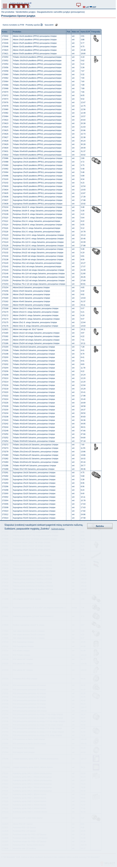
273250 (5, 434)
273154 (5, 287)
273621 (5, 54)
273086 (5, 158)
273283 (5, 462)
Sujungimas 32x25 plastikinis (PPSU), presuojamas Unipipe (37, 179)
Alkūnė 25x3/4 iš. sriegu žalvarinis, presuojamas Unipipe (36, 319)
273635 (5, 193)
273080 (5, 109)
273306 (5, 504)
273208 (5, 375)
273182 (5, 336)
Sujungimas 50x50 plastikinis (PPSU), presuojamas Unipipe (37, 204)
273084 (5, 116)
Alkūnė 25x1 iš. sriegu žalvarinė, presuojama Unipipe (35, 322)
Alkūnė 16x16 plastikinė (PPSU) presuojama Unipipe (35, 36)
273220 (5, 392)
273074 (5, 99)
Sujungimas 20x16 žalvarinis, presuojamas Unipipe (34, 480)
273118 (5, 232)
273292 (5, 476)
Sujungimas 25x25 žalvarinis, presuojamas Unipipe (34, 490)
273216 (5, 385)
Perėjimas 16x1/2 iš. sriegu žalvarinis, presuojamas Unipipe (37, 207)
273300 (5, 493)
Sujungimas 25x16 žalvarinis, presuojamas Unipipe (34, 483)
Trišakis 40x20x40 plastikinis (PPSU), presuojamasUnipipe (37, 120)
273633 (5, 186)
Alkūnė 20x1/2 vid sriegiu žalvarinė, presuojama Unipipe (36, 336)
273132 (5, 253)
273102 (5, 183)
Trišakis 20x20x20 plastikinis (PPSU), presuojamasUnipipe (37, 74)
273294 (5, 483)
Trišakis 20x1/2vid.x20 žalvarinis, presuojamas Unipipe (35, 448)
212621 (5, 329)
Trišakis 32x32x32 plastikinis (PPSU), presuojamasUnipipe (37, 116)
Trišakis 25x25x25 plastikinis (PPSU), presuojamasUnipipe (37, 99)
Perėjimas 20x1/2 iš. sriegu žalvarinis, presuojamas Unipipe (37, 214)
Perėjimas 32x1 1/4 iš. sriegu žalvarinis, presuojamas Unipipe (38, 235)
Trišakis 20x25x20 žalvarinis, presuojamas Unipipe (34, 368)
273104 (5, 207)
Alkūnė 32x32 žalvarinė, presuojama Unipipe (31, 298)
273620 (5, 50)
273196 (5, 350)
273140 (5, 263)
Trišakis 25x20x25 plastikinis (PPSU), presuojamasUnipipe (37, 95)
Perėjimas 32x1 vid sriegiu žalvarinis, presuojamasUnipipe (37, 267)
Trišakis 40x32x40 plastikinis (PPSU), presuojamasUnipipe (37, 134)
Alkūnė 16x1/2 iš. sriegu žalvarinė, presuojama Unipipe (35, 308)
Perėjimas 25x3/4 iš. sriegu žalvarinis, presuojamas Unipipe (37, 225)
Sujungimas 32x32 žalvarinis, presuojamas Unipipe (34, 500)
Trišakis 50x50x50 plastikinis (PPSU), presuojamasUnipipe (37, 155)
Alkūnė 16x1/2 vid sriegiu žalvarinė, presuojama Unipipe (36, 333)
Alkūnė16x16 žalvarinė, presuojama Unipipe (31, 287)
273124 (5, 242)
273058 (5, 71)
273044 (5, 40)
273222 (5, 396)
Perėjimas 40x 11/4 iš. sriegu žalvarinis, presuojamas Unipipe (38, 239)
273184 (5, 340)
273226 (5, 403)
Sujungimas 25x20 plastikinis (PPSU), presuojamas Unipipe (37, 172)
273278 (5, 452)
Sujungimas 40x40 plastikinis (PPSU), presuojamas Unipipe (37, 193)
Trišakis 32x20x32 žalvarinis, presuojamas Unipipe (34, 399)
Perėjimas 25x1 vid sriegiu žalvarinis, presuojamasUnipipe (37, 263)
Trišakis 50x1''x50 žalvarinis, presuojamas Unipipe (34, 469)
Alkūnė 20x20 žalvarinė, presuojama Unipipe (31, 291)
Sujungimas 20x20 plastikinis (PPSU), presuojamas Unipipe (37, 165)
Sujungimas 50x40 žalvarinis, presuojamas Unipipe (34, 518)
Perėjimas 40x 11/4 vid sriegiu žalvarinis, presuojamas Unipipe (39, 274)
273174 (5, 319)
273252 (5, 438)
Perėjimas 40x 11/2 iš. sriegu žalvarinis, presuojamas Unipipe (38, 242)
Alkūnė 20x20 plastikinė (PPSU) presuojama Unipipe (35, 40)
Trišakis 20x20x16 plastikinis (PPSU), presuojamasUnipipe (37, 71)
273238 (5, 417)
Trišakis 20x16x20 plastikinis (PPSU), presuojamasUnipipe (37, 67)
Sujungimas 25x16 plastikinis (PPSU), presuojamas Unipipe (37, 169)
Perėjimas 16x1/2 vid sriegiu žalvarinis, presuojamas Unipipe (38, 249)
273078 (5, 106)
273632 (5, 155)
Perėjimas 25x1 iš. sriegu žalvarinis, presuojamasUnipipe (36, 228)
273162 (5, 301)
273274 (5, 448)
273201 (5, 361)
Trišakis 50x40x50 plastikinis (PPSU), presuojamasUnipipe (37, 151)
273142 (5, 267)
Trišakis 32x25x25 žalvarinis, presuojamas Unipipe (34, 403)
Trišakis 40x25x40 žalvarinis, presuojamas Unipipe (34, 417)
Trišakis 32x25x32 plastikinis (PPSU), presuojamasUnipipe (37, 113)
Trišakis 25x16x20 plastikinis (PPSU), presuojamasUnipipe (37, 85)
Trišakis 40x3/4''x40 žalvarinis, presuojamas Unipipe (34, 466)
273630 (5, 148)
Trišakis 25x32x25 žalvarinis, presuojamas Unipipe (34, 392)
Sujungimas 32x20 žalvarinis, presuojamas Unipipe (34, 493)
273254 (5, 441)
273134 (5, 256)
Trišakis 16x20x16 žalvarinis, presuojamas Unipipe (34, 350)
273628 (5, 141)
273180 (5, 333)
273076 (5, 102)
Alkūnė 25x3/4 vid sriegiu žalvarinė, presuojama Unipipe (36, 343)
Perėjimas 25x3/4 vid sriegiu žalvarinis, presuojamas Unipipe (38, 260)
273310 (5, 511)
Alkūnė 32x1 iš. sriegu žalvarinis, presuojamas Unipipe (35, 326)
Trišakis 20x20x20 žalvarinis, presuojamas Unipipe (34, 364)
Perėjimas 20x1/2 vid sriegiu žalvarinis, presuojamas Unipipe (38, 253)
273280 (5, 455)
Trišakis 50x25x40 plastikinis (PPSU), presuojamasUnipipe (37, 141)
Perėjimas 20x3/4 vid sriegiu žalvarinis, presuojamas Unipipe (38, 256)
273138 (5, 260)
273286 (5, 466)
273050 (5, 57)
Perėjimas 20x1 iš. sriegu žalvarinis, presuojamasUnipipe (36, 221)
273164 (5, 305)
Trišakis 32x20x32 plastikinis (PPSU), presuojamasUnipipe (37, 106)
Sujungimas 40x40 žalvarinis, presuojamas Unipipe (34, 511)
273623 (5, 123)
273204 (5, 368)
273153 (5, 284)
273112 (5, 221)
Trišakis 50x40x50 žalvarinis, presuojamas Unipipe (34, 438)
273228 (5, 406)
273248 (5, 431)
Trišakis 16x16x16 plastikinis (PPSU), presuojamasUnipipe (37, 57)
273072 (5, 95)
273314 (5, 518)
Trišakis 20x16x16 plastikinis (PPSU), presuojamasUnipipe (37, 64)
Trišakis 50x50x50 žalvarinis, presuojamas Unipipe (34, 441)
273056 (5, 67)
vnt (73, 36)
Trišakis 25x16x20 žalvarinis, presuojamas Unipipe (34, 375)
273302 (5, 497)
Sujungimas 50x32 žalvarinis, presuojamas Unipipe (34, 514)
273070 (5, 92)
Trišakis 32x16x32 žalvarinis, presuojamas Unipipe (34, 396)
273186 (5, 343)
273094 (5, 172)
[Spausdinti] (55, 25)
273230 (5, 410)
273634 (5, 190)
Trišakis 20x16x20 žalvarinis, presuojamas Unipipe (34, 357)
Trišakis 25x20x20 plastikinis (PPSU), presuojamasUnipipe (37, 92)
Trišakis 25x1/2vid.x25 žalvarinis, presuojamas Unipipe (35, 452)
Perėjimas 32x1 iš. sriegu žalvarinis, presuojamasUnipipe (36, 232)
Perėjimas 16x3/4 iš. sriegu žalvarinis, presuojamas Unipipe (37, 211)
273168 (5, 308)
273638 (5, 204)
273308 (5, 507)
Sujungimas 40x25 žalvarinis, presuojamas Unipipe (34, 504)
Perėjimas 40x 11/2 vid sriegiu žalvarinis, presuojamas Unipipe (39, 277)
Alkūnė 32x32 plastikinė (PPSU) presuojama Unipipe (35, 47)
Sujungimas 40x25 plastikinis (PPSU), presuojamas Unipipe (37, 186)
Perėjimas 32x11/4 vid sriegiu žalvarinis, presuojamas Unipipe (38, 270)
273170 (5, 312)
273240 (5, 420)
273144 (5, 270)
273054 (5, 64)
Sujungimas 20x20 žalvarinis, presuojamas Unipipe (34, 476)
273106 (5, 211)
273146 (5, 274)
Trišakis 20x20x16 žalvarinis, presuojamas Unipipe (34, 361)
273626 (5, 134)
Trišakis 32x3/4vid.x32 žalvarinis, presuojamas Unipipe (35, 462)
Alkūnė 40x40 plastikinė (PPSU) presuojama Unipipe (35, 50)
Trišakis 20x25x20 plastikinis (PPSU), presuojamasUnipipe (37, 78)
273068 (5, 88)
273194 (5, 347)
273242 (5, 424)
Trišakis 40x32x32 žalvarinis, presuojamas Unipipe (34, 420)
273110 (5, 218)
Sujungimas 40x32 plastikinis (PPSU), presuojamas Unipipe (37, 190)
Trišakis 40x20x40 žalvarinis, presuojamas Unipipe (34, 413)
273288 (5, 469)
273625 (5, 130)
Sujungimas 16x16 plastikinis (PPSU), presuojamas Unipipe (37, 158)
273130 (5, 249)
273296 (5, 486)
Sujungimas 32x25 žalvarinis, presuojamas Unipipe (34, 497)
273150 (5, 280)
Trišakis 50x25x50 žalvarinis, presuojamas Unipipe (34, 431)
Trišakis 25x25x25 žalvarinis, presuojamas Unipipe (34, 389)
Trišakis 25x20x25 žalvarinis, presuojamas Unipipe (34, 385)
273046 (5, 43)
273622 (5, 120)
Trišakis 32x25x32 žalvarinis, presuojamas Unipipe (34, 406)
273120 (5, 235)
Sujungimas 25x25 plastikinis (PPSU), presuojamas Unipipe (37, 176)
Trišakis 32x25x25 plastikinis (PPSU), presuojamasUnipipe (37, 109)
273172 (5, 315)
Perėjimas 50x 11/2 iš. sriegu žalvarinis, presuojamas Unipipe (38, 246)
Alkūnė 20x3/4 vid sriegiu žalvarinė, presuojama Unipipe (36, 340)
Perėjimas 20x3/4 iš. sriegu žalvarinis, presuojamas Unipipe (37, 218)
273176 (5, 326)
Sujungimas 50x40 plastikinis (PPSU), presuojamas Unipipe (37, 200)
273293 (5, 480)
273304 (5, 500)
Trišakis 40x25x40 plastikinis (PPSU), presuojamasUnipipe (37, 127)
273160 (5, 298)
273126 (5, 246)
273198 (5, 354)
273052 (5, 61)
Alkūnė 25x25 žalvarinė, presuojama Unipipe (31, 294)
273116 (5, 228)
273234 (5, 413)
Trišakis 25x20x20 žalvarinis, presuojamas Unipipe (34, 382)
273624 (5, 127)
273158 (5, 294)
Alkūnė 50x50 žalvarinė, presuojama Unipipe (31, 305)
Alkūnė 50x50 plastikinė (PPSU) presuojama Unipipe (35, 54)
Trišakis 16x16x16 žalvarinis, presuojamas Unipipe (34, 347)
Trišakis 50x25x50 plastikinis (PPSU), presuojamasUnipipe (37, 144)
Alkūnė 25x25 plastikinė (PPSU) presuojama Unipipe (35, 43)
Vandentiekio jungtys (25, 12)
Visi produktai (7, 12)
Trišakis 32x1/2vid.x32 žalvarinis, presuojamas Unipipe (35, 459)
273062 (5, 78)
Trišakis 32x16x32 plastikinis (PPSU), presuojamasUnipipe (37, 102)
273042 (5, 36)
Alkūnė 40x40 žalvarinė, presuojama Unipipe (31, 301)
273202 (5, 364)
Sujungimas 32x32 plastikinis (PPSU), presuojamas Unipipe (37, 183)
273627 (5, 137)
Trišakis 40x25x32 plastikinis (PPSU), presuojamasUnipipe (37, 123)
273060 (5, 74)
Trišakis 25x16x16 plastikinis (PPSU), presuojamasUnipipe (37, 81)
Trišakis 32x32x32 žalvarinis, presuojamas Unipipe (34, 410)
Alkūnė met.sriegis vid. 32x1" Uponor (28, 329)
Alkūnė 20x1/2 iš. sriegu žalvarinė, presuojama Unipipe (35, 312)
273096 (5, 176)
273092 (5, 169)
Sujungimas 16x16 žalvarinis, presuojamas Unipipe (34, 473)
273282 (5, 459)
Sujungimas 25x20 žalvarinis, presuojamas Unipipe (34, 486)
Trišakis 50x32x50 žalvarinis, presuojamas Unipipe (34, 434)
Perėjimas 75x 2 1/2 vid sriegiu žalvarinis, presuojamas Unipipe (39, 284)
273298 (5, 490)
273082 (5, 113)
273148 (5, 277)
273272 (5, 445)
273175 (5, 322)
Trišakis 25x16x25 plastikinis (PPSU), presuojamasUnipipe (37, 88)
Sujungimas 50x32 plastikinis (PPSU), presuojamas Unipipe (37, 197)
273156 (5, 291)
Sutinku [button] (100, 526)
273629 (5, 144)
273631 (5, 151)
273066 (5, 85)
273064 (5, 81)
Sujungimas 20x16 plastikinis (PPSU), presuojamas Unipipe (37, 162)
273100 (5, 179)
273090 (5, 165)
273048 (5, 47)
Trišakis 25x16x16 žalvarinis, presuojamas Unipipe (34, 371)
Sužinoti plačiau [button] (57, 529)
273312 (5, 514)
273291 (5, 473)
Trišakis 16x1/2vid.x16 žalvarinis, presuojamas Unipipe (35, 445)
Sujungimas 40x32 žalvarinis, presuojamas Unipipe (34, 507)
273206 (5, 371)
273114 (5, 225)
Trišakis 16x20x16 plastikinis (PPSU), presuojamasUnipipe (37, 61)
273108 (5, 214)
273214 (5, 382)
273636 (5, 197)
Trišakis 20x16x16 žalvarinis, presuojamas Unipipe (34, 354)
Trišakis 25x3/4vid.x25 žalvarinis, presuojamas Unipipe (35, 455)
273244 (5, 427)
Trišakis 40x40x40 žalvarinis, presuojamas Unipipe (34, 427)
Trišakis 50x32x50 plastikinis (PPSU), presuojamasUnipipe (37, 148)
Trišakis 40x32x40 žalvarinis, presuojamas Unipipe (34, 424)
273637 (5, 200)
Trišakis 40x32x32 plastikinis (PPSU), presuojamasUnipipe (37, 130)
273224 (5, 399)
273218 (5, 389)
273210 (5, 378)
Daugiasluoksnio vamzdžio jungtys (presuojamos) (61, 12)
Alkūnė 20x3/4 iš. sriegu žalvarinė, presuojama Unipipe (35, 315)
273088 (5, 162)
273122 (5, 239)
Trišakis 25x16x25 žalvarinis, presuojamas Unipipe (34, 378)
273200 (5, 357)
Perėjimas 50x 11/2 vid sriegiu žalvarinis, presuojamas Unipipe (39, 280)
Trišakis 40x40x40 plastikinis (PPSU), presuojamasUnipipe (37, 137)
